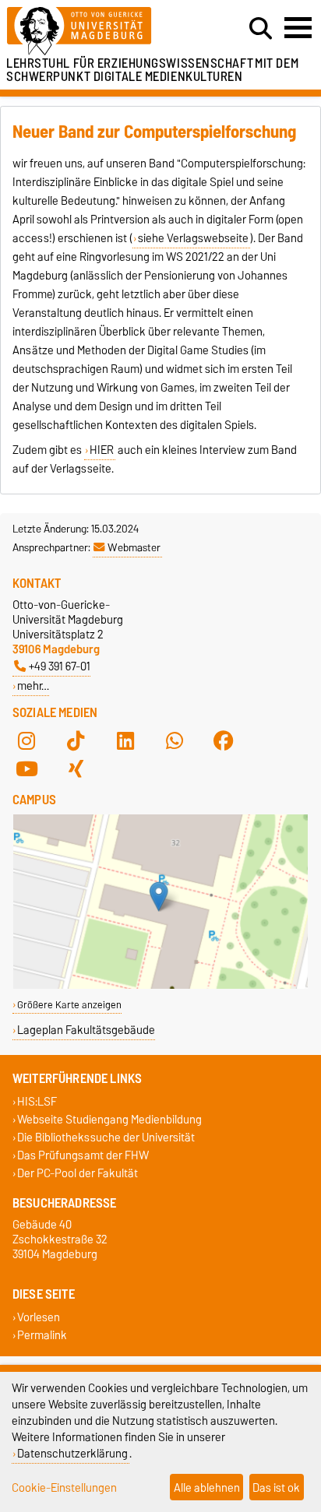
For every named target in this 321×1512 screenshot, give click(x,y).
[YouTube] (26, 768)
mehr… (33, 685)
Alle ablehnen (207, 1487)
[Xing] (76, 768)
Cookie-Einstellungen (64, 1487)
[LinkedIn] (125, 740)
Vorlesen (38, 1317)
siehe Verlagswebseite (193, 238)
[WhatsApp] (174, 740)
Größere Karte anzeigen (69, 1005)
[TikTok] (76, 740)
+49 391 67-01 (59, 666)
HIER (102, 450)
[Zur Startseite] (99, 31)
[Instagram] (26, 740)
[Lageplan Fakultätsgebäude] (160, 985)
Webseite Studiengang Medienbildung (109, 1119)
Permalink (42, 1335)
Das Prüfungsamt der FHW (83, 1156)
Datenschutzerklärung (72, 1453)
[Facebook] (224, 740)
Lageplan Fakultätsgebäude (86, 1029)
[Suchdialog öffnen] (260, 28)
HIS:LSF (37, 1101)
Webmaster (134, 547)
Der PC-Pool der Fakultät (77, 1174)
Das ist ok (276, 1487)
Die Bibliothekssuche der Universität (106, 1138)
